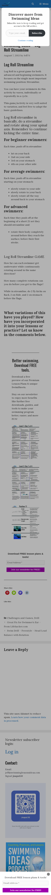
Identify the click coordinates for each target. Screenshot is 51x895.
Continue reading (25, 40)
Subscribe (37, 33)
